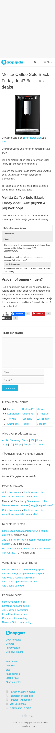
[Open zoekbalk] (35, 62)
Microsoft (38, 444)
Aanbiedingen (13, 674)
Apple (5, 440)
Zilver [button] (6, 239)
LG (11, 444)
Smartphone (13, 424)
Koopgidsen (12, 661)
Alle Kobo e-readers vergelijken (18, 577)
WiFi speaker (43, 419)
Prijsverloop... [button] (15, 264)
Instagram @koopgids (21, 696)
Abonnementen (13, 682)
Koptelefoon (13, 414)
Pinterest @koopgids (21, 699)
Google (27, 444)
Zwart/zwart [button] (8, 233)
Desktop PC (28, 409)
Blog (8, 669)
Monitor (40, 409)
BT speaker (43, 414)
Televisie (11, 419)
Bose (39, 440)
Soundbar (27, 419)
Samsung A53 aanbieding (15, 606)
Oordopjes (27, 414)
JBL (32, 440)
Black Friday (12, 678)
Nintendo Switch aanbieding (16, 622)
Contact (10, 643)
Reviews (10, 665)
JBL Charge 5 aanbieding (15, 610)
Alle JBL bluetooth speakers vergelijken (23, 569)
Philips (18, 444)
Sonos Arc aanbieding (13, 601)
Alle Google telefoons (13, 585)
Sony (4, 444)
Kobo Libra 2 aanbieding (14, 614)
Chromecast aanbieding (14, 618)
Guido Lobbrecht (10, 492)
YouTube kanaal (18, 704)
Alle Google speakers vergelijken (19, 581)
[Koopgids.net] (12, 62)
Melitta (5, 141)
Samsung (15, 440)
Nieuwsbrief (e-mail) (20, 708)
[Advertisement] (27, 28)
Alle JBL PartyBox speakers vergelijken (23, 573)
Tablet (25, 424)
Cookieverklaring (14, 652)
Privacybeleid (13, 647)
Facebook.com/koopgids (22, 691)
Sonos (25, 440)
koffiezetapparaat (32, 138)
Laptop (10, 409)
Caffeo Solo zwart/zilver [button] (14, 228)
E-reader (41, 424)
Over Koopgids (13, 639)
